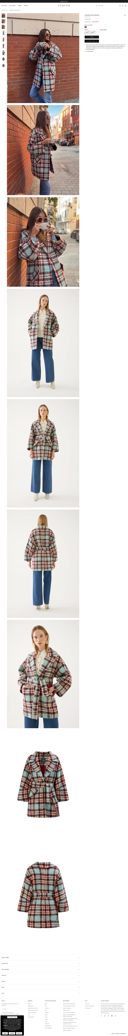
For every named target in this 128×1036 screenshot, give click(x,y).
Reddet (5, 1033)
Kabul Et (19, 1033)
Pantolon (47, 1008)
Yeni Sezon (4, 5)
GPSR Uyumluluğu (67, 1030)
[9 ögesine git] (3, 65)
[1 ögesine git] (3, 15)
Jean (46, 1021)
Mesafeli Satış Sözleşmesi (69, 1003)
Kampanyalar (31, 1017)
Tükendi (91, 37)
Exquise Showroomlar (33, 1008)
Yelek (46, 1017)
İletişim (29, 1003)
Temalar (26, 5)
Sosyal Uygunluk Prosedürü (69, 1006)
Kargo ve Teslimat (32, 1012)
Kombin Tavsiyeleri (89, 1006)
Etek (46, 1010)
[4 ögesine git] (3, 33)
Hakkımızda (30, 1006)
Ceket (46, 1014)
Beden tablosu (103, 29)
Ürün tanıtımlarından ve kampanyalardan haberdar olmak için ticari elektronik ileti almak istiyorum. (10, 1014)
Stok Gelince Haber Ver (91, 41)
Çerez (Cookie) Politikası (68, 1012)
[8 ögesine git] (3, 59)
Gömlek (46, 1012)
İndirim (19, 5)
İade (29, 1014)
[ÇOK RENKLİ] (86, 27)
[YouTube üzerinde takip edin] (112, 1016)
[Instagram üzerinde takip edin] (105, 1016)
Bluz (46, 1006)
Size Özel (87, 1003)
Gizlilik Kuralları (66, 1010)
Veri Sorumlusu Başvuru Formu (70, 1026)
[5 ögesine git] (3, 39)
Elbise (46, 1003)
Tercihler (12, 1033)
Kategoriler (12, 5)
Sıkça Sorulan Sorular (32, 1010)
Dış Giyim (47, 1023)
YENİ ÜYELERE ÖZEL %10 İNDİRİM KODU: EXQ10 (64, 0)
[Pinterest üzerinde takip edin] (108, 1016)
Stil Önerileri (88, 1008)
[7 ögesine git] (3, 52)
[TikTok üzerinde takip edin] (115, 1016)
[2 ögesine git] (3, 21)
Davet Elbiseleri (48, 1028)
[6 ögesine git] (3, 46)
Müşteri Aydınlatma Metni (69, 1028)
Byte (113, 1033)
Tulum (46, 1019)
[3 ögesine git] (3, 27)
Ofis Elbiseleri (48, 1026)
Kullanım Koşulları (67, 1008)
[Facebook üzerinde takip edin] (101, 1016)
